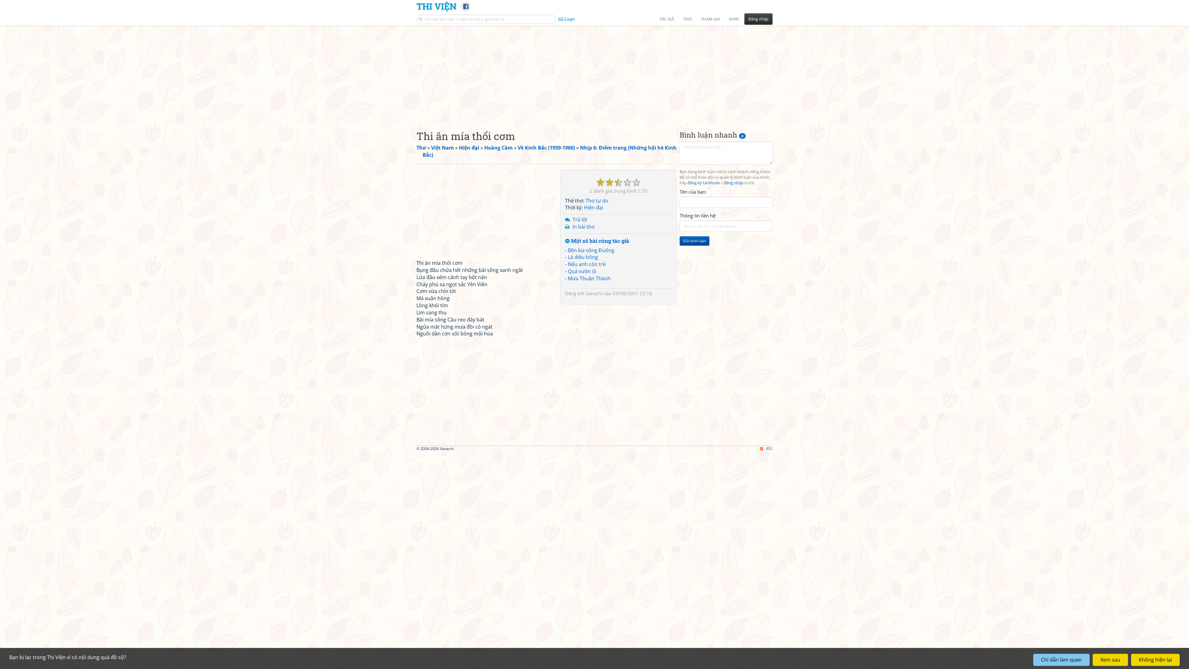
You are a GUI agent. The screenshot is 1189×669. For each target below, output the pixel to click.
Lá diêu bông (583, 257)
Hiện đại (593, 207)
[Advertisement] (594, 72)
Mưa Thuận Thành (589, 278)
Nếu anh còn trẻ (587, 264)
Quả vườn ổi (582, 271)
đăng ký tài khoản (703, 183)
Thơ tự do (597, 200)
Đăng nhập (758, 19)
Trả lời (580, 219)
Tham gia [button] (710, 19)
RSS (769, 448)
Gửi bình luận (694, 240)
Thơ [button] (687, 19)
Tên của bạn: (693, 192)
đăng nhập (733, 183)
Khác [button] (734, 19)
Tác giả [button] (667, 19)
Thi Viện (436, 6)
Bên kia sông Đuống (591, 250)
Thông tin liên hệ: (698, 215)
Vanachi (594, 293)
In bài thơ (583, 226)
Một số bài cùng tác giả (599, 241)
